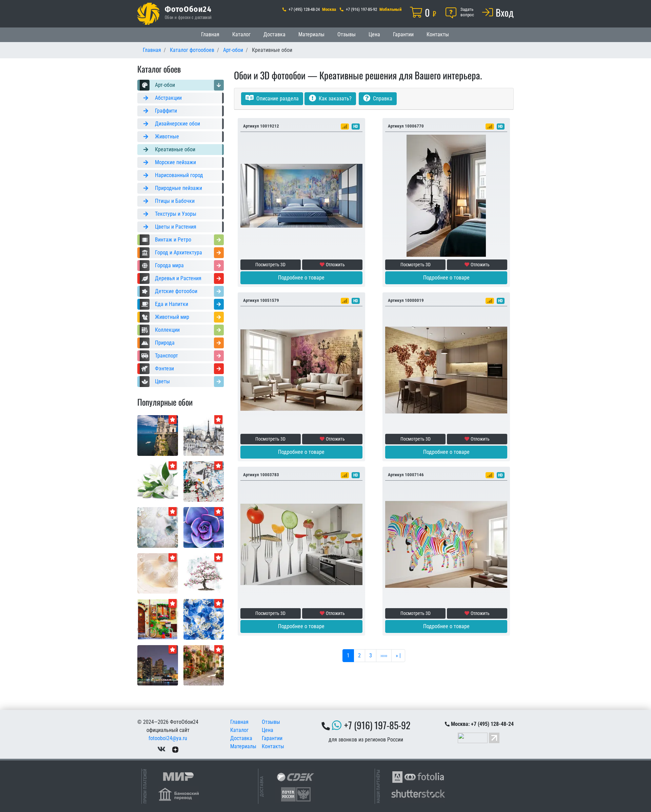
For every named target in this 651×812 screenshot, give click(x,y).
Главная (210, 34)
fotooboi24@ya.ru (168, 738)
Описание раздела (277, 98)
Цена (374, 34)
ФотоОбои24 (188, 8)
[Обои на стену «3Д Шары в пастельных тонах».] (157, 573)
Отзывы (346, 34)
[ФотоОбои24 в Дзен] (175, 749)
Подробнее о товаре (301, 277)
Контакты (438, 34)
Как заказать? (334, 98)
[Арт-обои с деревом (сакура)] (203, 573)
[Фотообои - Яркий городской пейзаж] (157, 619)
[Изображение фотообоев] (203, 527)
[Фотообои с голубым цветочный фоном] (203, 619)
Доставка (274, 34)
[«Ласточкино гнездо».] (157, 435)
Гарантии (403, 34)
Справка (382, 98)
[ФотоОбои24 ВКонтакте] (161, 749)
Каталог (241, 34)
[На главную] (148, 14)
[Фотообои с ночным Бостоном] (157, 665)
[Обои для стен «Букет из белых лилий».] (157, 481)
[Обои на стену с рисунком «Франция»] (203, 435)
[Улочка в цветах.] (203, 665)
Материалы (311, 34)
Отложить (335, 264)
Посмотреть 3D (270, 264)
